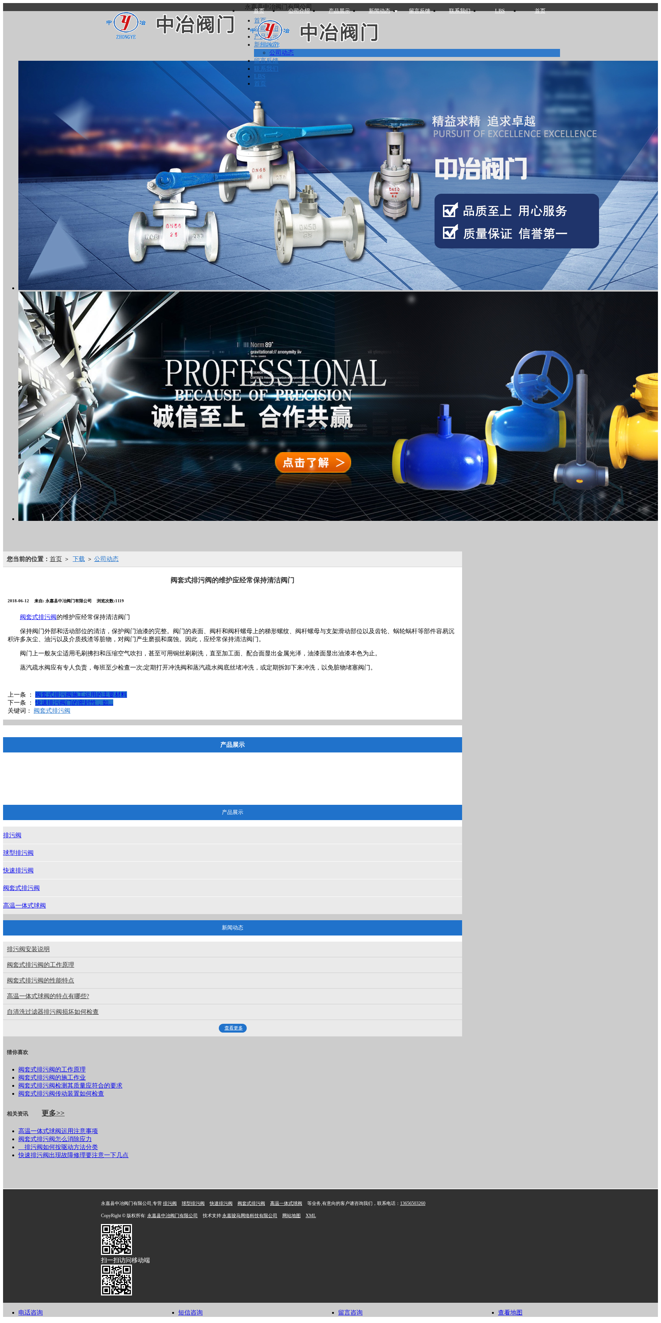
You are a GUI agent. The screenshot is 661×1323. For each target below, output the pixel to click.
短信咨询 (190, 1312)
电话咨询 (30, 1312)
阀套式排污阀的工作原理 (40, 964)
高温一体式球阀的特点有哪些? (48, 996)
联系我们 (460, 11)
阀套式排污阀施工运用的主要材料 (81, 694)
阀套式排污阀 (38, 617)
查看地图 (510, 1312)
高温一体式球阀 (337, 781)
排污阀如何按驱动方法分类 (58, 1147)
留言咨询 (350, 1312)
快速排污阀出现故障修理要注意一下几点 (73, 1155)
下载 (79, 559)
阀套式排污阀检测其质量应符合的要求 (70, 1085)
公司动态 (106, 559)
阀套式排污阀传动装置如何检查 (61, 1093)
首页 (540, 11)
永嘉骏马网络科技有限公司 (249, 1215)
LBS (500, 11)
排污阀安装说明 (28, 949)
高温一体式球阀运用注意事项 (58, 1131)
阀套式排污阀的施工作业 (52, 1077)
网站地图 (291, 1215)
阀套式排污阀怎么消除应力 (55, 1139)
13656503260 (412, 1203)
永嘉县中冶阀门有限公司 (172, 1215)
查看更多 (234, 1028)
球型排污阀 (171, 781)
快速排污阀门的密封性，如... (74, 702)
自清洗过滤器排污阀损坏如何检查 (53, 1011)
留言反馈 (419, 11)
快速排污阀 (223, 781)
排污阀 (126, 781)
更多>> (53, 1113)
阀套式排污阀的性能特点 (40, 980)
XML (311, 1215)
